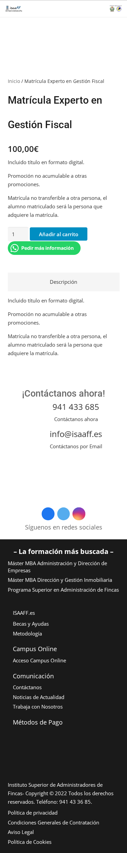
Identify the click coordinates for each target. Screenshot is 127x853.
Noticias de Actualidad (38, 697)
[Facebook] (48, 513)
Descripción (63, 281)
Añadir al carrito (58, 234)
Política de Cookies (29, 841)
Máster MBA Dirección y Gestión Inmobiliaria (60, 579)
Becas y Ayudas (31, 623)
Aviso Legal (21, 832)
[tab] (64, 282)
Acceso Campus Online (39, 660)
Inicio (14, 81)
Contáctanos (27, 687)
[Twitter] (63, 513)
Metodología (27, 633)
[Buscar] (66, 8)
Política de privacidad (33, 812)
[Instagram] (78, 513)
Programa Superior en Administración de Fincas (63, 589)
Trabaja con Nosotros (38, 706)
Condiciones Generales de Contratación (53, 822)
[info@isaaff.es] (37, 439)
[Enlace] (13, 8)
